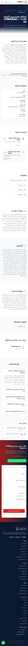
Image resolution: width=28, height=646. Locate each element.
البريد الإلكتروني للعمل (20, 480)
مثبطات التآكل (23, 554)
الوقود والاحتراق (23, 588)
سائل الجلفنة (23, 551)
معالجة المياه (23, 585)
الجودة (25, 602)
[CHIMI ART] (21, 528)
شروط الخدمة (11, 642)
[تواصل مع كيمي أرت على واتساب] (3, 643)
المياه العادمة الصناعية (22, 568)
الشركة (23, 473)
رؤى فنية (24, 610)
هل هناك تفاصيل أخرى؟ (20, 499)
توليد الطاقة (24, 573)
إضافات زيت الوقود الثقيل (10, 10)
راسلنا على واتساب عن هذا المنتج (16, 460)
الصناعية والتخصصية (22, 593)
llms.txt (15, 642)
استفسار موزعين (23, 623)
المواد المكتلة (23, 546)
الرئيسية (24, 10)
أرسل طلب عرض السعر (13, 511)
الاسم (23, 467)
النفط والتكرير (23, 571)
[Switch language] (6, 2)
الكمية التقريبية (22, 493)
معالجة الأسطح (23, 590)
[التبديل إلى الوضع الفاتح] (9, 2)
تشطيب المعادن (23, 579)
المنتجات (19, 10)
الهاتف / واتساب (21, 486)
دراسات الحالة (23, 607)
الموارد (25, 605)
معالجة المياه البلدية (22, 565)
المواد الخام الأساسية (22, 559)
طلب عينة (24, 620)
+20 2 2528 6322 (20, 632)
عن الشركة (24, 599)
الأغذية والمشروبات (22, 576)
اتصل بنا (24, 613)
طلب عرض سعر (23, 618)
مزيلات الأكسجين (23, 548)
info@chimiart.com (20, 634)
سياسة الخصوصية (21, 642)
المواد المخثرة (23, 543)
